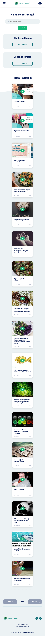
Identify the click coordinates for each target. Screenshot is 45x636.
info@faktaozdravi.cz (22, 627)
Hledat (22, 28)
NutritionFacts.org (28, 632)
